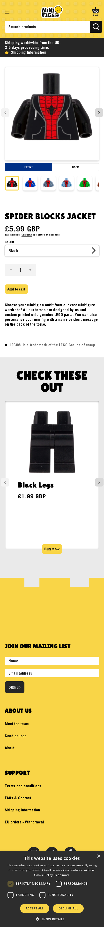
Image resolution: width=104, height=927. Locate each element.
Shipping (27, 234)
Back (75, 167)
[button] (7, 12)
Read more (62, 875)
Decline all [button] (68, 908)
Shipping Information (28, 52)
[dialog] (52, 889)
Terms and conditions (23, 785)
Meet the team (17, 723)
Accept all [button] (35, 908)
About (10, 747)
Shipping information (22, 810)
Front (28, 167)
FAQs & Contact (18, 798)
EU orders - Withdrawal (24, 822)
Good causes (16, 735)
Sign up (15, 687)
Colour (9, 242)
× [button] (98, 856)
